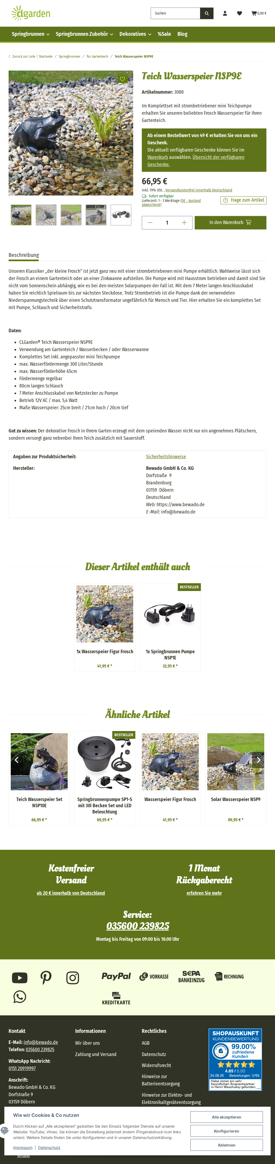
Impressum (22, 1147)
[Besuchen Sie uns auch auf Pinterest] (46, 978)
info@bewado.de (41, 1042)
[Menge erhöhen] (184, 222)
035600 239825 (137, 926)
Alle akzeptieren (226, 1117)
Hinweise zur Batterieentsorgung (161, 1080)
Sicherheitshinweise (166, 457)
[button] (225, 13)
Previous (17, 760)
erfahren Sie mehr (204, 893)
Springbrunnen (28, 34)
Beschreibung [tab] (24, 255)
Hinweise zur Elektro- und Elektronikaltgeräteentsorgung (171, 1098)
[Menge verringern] (150, 222)
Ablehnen (227, 1145)
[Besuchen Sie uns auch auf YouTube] (20, 978)
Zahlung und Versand (96, 1054)
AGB (146, 1043)
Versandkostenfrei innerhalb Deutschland (198, 190)
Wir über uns (87, 1043)
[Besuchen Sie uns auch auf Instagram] (72, 978)
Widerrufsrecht (156, 1065)
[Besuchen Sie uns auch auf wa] (20, 997)
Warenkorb (157, 157)
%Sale (164, 34)
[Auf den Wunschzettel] (122, 79)
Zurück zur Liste (23, 56)
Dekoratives (133, 34)
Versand (23, 1155)
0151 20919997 (22, 1068)
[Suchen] (207, 13)
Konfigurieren (226, 1131)
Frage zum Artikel (247, 200)
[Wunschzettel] (239, 13)
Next (258, 760)
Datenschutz (49, 1147)
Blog (182, 34)
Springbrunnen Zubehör (82, 34)
